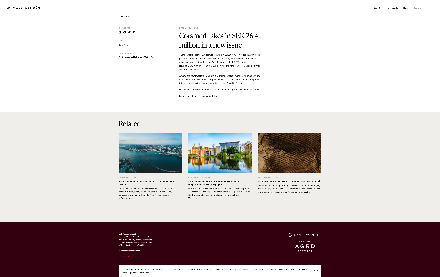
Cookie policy (144, 273)
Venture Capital (150, 57)
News (405, 8)
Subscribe (125, 256)
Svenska (417, 8)
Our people (393, 8)
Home (121, 17)
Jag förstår (314, 271)
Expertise (378, 8)
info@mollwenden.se (144, 239)
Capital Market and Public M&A (131, 57)
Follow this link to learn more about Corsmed (200, 96)
